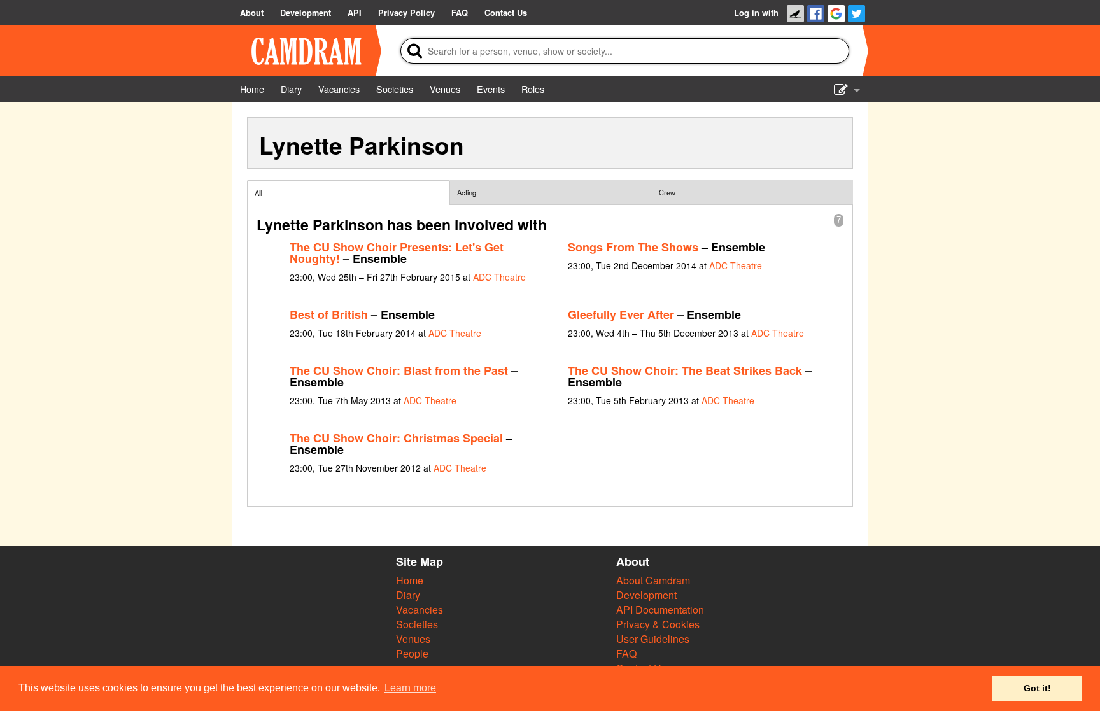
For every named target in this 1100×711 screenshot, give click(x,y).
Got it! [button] (1037, 688)
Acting (466, 192)
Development (646, 595)
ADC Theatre (499, 277)
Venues (413, 638)
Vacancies (419, 609)
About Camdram (653, 580)
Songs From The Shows (633, 247)
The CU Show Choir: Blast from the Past (399, 370)
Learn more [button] (410, 687)
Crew (667, 192)
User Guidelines (652, 638)
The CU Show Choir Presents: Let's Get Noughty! (397, 253)
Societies (417, 624)
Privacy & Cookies (658, 624)
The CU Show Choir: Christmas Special (396, 438)
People (412, 653)
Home (409, 580)
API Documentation (660, 609)
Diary (408, 595)
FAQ (626, 653)
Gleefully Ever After (621, 314)
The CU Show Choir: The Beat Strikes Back (685, 370)
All (258, 193)
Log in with (756, 12)
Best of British (329, 314)
